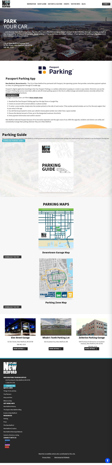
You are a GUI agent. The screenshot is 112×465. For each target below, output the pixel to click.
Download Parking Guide (13, 141)
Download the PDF (12, 257)
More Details (19, 349)
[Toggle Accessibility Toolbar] (107, 460)
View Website (12, 95)
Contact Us (10, 386)
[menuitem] (6, 4)
